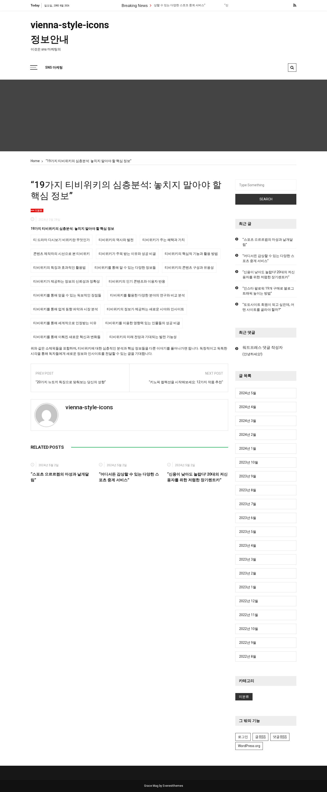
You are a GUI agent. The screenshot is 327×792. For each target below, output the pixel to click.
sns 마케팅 (54, 67)
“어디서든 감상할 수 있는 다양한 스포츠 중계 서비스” (160, 5)
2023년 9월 (247, 476)
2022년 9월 (247, 643)
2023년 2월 (247, 573)
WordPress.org (249, 746)
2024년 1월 (247, 448)
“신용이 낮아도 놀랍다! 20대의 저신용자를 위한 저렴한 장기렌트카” (268, 274)
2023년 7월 (247, 504)
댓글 (280, 737)
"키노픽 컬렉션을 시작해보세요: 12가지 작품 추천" (186, 382)
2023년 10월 (248, 462)
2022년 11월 (248, 615)
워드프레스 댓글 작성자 (262, 347)
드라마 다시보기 (49, 240)
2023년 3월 (247, 559)
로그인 (243, 737)
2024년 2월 (247, 435)
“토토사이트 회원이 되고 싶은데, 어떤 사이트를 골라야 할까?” (268, 307)
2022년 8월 (247, 656)
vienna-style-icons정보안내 (70, 32)
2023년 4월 (247, 545)
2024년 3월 (247, 421)
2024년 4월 (247, 407)
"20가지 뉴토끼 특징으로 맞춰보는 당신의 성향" (71, 382)
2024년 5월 (247, 393)
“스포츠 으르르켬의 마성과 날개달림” (267, 242)
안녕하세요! (252, 354)
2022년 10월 (248, 629)
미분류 (38, 210)
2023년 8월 (247, 490)
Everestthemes (173, 785)
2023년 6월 (247, 518)
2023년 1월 (247, 587)
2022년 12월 (248, 601)
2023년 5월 (247, 532)
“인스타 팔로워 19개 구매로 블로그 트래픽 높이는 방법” (268, 290)
